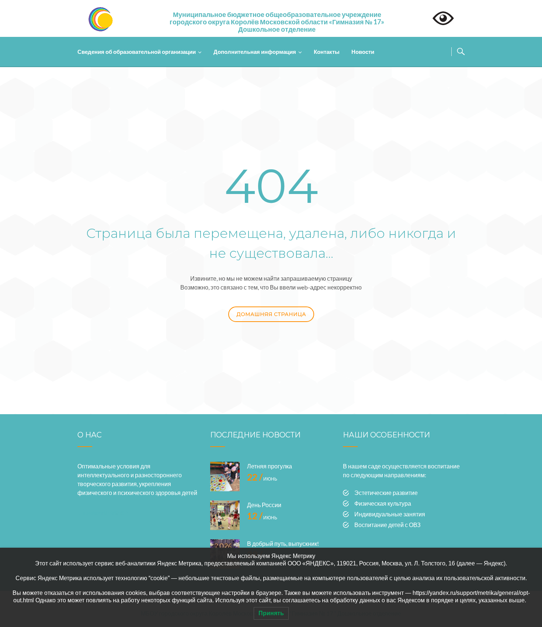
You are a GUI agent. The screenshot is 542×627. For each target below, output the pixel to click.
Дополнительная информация (254, 51)
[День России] (225, 515)
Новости (362, 51)
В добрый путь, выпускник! (283, 543)
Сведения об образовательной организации (136, 51)
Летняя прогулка (269, 466)
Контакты (327, 51)
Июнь (262, 479)
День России (264, 504)
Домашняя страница (271, 314)
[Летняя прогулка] (225, 476)
